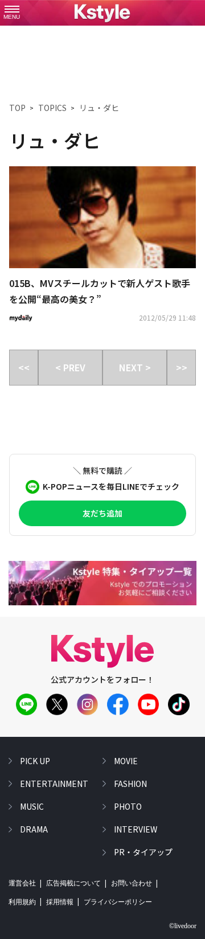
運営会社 (22, 883)
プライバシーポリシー (118, 902)
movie (126, 760)
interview (135, 829)
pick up (35, 760)
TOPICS (52, 107)
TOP (17, 107)
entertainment (54, 783)
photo (128, 806)
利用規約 (22, 902)
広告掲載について (73, 883)
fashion (130, 783)
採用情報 (59, 902)
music (32, 806)
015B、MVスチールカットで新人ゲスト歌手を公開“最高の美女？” (99, 291)
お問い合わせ (131, 883)
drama (34, 829)
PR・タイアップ (143, 852)
